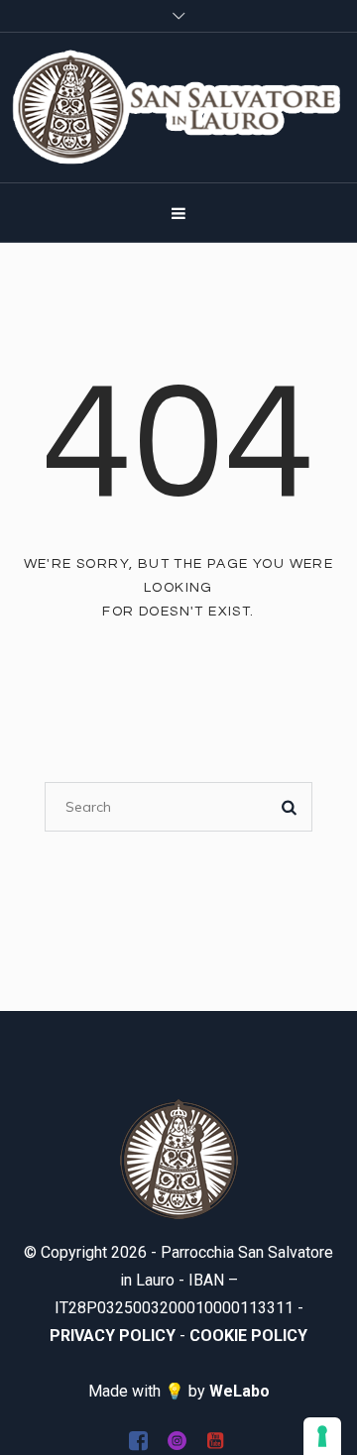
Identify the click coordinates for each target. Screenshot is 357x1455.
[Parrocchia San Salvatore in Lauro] (178, 108)
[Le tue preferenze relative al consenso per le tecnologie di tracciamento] (322, 1436)
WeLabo (239, 1391)
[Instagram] (176, 1440)
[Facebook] (138, 1440)
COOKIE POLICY (248, 1335)
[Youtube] (215, 1440)
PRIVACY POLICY (113, 1335)
